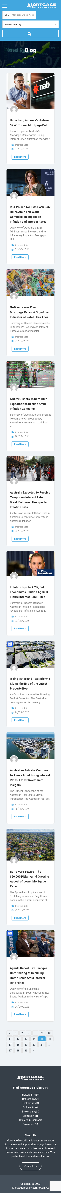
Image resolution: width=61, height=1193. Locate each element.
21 (42, 1044)
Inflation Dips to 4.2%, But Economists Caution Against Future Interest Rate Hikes (29, 592)
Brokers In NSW (30, 1094)
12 (18, 1038)
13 (26, 1038)
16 (49, 1038)
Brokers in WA (30, 1107)
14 (34, 1038)
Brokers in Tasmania (30, 1120)
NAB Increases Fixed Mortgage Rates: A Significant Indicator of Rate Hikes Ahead (30, 312)
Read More (20, 157)
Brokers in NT (30, 1115)
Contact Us (30, 1166)
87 (10, 1050)
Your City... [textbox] (18, 24)
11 (10, 1038)
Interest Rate (21, 144)
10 (49, 1033)
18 (18, 1044)
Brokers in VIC (30, 1103)
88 (18, 1050)
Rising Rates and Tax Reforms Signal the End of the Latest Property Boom (30, 683)
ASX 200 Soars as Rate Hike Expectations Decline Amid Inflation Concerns (28, 403)
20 (34, 1044)
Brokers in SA (30, 1124)
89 (26, 1050)
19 (26, 1044)
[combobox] (30, 24)
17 (10, 1044)
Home (25, 57)
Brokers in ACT (30, 1098)
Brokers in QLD (30, 1111)
